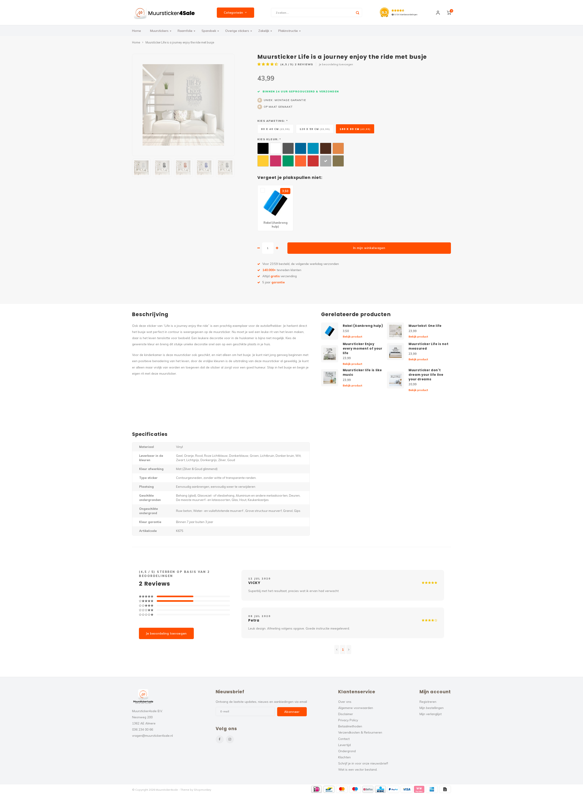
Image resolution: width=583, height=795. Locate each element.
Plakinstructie (288, 31)
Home (136, 31)
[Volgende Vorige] (348, 649)
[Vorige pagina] (336, 649)
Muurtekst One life (425, 326)
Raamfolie (185, 31)
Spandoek (209, 31)
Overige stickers (237, 31)
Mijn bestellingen (431, 708)
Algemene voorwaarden (355, 708)
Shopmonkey (202, 789)
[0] (449, 12)
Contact (344, 739)
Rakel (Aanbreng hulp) (363, 326)
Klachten (344, 757)
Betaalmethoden (350, 726)
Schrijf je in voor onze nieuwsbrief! (363, 763)
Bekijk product (352, 336)
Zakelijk (263, 31)
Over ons (344, 702)
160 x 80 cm (355, 129)
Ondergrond (347, 751)
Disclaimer (345, 714)
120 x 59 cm (314, 129)
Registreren (427, 702)
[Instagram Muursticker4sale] (230, 739)
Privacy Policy (348, 720)
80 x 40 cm (275, 129)
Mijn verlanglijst (430, 714)
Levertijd (344, 745)
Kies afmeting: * (272, 120)
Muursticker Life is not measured (428, 346)
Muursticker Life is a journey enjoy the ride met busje (180, 42)
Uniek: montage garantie (285, 100)
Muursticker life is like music (362, 372)
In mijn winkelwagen (369, 248)
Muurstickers (159, 31)
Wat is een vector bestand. (357, 769)
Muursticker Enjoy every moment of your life (362, 348)
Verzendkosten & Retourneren (360, 732)
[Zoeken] (357, 12)
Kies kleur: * (269, 139)
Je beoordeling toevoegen (336, 64)
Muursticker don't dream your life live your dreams (426, 374)
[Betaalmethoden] (316, 789)
